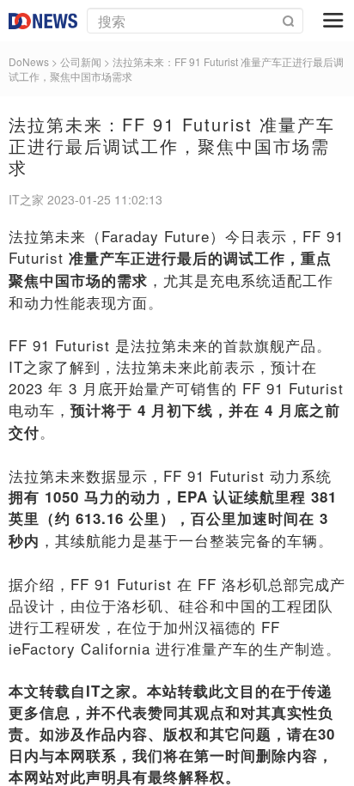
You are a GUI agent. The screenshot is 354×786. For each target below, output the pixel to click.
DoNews (29, 61)
